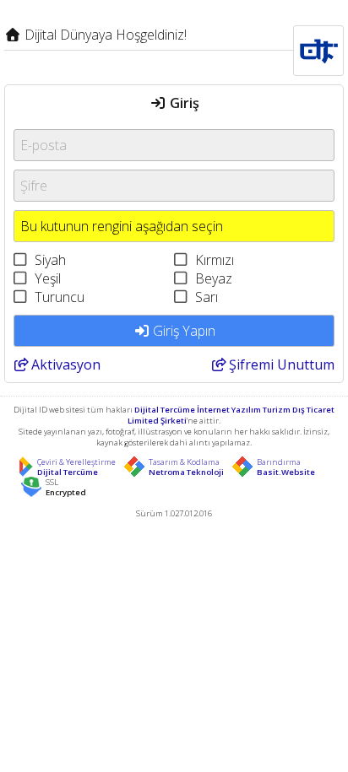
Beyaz (213, 278)
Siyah (50, 260)
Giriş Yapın (182, 330)
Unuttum (281, 364)
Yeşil (48, 278)
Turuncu (59, 297)
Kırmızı (214, 260)
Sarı (206, 297)
